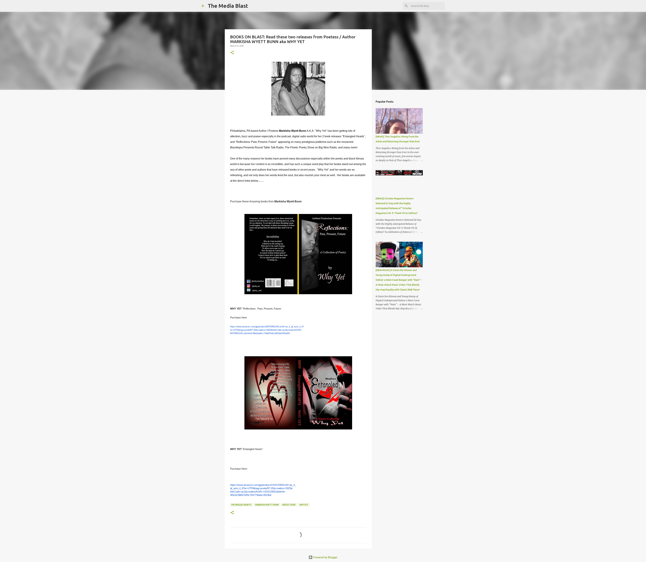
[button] (232, 52)
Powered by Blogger (325, 557)
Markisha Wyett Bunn (267, 505)
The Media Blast (228, 6)
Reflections (289, 505)
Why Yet (303, 505)
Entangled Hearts (241, 505)
